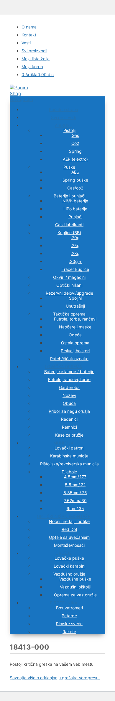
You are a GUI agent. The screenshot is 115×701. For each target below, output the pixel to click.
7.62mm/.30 (75, 500)
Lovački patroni (69, 447)
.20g (75, 237)
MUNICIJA (63, 442)
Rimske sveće (69, 623)
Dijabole (69, 471)
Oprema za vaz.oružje (75, 594)
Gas (75, 135)
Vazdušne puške (75, 578)
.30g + (75, 261)
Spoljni (75, 298)
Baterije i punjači (69, 195)
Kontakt (29, 34)
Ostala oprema (75, 342)
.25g (75, 245)
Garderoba (69, 387)
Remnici (69, 427)
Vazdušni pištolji (75, 586)
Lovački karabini (69, 566)
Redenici (69, 419)
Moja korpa (32, 66)
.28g (75, 253)
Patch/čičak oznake (69, 358)
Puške (69, 167)
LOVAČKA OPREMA (63, 366)
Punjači (75, 216)
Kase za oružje (69, 434)
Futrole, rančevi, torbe (69, 379)
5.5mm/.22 (75, 484)
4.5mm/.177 (75, 476)
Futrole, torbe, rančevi (75, 318)
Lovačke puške (69, 558)
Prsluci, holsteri (75, 350)
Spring (75, 151)
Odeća (75, 334)
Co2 (75, 143)
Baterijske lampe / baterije (69, 371)
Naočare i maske (75, 326)
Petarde (69, 615)
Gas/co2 (75, 187)
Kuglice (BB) (69, 232)
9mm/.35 (75, 508)
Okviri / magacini (69, 277)
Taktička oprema (69, 313)
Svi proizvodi (34, 50)
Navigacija (21, 99)
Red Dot (69, 529)
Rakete (69, 631)
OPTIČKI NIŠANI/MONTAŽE (63, 516)
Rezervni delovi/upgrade (69, 293)
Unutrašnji (75, 305)
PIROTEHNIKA (63, 602)
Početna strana (63, 109)
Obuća (69, 403)
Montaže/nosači (69, 545)
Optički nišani (69, 285)
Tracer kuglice (75, 269)
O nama (29, 26)
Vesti (26, 42)
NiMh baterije (75, 200)
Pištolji (69, 130)
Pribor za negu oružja (69, 411)
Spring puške (75, 179)
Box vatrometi (69, 607)
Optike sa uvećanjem (69, 537)
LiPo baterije (75, 208)
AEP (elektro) (75, 159)
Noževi (69, 395)
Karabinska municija (69, 455)
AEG (75, 172)
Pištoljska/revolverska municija (69, 463)
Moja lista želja (36, 58)
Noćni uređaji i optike (69, 521)
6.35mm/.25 (75, 492)
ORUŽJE (63, 553)
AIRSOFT (63, 125)
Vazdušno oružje (69, 573)
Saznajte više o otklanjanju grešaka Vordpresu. (55, 677)
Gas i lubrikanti (69, 224)
